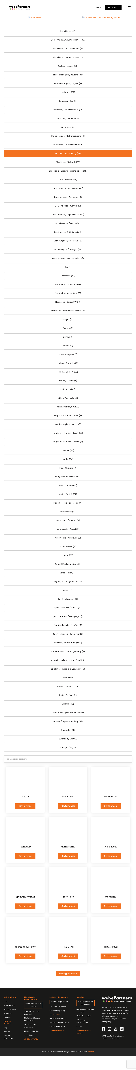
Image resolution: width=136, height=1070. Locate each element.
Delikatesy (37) (68, 92)
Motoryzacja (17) (68, 511)
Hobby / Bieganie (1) (68, 354)
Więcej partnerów (68, 973)
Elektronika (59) (68, 276)
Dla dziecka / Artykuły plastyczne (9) (68, 136)
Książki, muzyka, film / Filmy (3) (68, 415)
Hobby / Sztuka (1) (68, 389)
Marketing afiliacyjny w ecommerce (33, 1019)
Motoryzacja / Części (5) (68, 529)
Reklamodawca (10, 1009)
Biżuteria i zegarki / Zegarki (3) (68, 83)
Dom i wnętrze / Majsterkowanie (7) (68, 214)
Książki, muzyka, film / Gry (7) (68, 424)
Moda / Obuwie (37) (68, 485)
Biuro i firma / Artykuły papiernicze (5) (68, 40)
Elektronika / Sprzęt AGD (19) (68, 293)
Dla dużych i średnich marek (33, 1004)
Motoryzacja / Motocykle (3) (68, 538)
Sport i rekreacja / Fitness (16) (68, 608)
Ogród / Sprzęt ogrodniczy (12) (68, 581)
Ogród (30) (68, 555)
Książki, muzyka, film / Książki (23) (68, 433)
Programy (7, 1017)
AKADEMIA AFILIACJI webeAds (83, 1031)
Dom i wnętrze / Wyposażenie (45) (68, 258)
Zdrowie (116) (68, 704)
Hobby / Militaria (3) (68, 380)
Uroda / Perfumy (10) (68, 695)
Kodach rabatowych (57, 1026)
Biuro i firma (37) (68, 31)
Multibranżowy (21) (68, 546)
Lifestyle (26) (68, 450)
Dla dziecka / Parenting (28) (68, 153)
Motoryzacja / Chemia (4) (68, 520)
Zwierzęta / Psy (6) (68, 747)
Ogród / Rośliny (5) (68, 573)
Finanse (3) (68, 328)
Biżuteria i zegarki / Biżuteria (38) (68, 75)
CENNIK (79, 1026)
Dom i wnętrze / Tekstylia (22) (68, 249)
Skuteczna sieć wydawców (30, 1025)
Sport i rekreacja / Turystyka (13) (68, 634)
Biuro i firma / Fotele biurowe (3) (68, 48)
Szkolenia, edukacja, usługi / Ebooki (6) (68, 660)
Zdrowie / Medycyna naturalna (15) (68, 712)
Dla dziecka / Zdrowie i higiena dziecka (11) (68, 171)
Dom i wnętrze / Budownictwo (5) (68, 188)
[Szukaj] (8, 759)
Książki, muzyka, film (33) (68, 407)
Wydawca (8, 1013)
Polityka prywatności (8, 1037)
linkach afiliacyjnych (57, 1016)
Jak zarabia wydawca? (58, 1007)
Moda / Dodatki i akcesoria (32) (68, 476)
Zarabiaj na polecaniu (59, 1002)
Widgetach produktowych (59, 1022)
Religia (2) (68, 590)
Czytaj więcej (25, 806)
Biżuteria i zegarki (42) (68, 66)
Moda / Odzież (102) (68, 494)
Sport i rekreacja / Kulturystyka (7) (68, 616)
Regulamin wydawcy (57, 1011)
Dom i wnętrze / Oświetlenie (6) (68, 232)
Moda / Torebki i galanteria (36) (68, 503)
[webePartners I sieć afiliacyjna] (19, 7)
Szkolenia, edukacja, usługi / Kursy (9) (68, 669)
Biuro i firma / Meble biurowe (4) (68, 57)
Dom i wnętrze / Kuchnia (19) (68, 206)
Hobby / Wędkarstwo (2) (68, 398)
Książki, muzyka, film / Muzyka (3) (68, 442)
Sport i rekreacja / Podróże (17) (68, 625)
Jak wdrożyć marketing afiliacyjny (85, 1010)
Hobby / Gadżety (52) (68, 372)
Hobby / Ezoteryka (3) (68, 363)
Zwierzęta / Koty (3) (68, 739)
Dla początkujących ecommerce (85, 1003)
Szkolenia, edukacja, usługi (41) (68, 642)
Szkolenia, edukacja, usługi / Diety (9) (68, 651)
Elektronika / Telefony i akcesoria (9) (68, 310)
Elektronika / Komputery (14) (68, 284)
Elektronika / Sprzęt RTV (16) (68, 302)
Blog (5, 1028)
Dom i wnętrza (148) (68, 179)
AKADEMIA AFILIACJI (7, 1022)
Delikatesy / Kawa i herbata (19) (68, 110)
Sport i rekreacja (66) (68, 599)
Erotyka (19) (68, 319)
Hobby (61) (68, 345)
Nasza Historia (9, 1005)
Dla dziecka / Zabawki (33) (68, 162)
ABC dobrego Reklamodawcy (82, 1021)
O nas (6, 1001)
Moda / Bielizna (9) (68, 468)
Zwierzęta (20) (68, 730)
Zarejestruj (112, 7)
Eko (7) (68, 267)
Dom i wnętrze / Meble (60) (68, 223)
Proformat (90, 1052)
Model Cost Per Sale (31, 1031)
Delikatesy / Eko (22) (68, 101)
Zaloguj (99, 7)
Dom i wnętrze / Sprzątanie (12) (68, 241)
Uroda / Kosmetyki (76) (68, 686)
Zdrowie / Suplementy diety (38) (68, 721)
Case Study (28, 1035)
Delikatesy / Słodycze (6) (68, 118)
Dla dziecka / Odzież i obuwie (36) (68, 144)
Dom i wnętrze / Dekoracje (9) (68, 197)
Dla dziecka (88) (68, 127)
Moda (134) (68, 459)
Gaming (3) (68, 337)
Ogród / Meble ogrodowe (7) (68, 564)
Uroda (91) (68, 677)
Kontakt (7, 1032)
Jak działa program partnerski (31, 1012)
